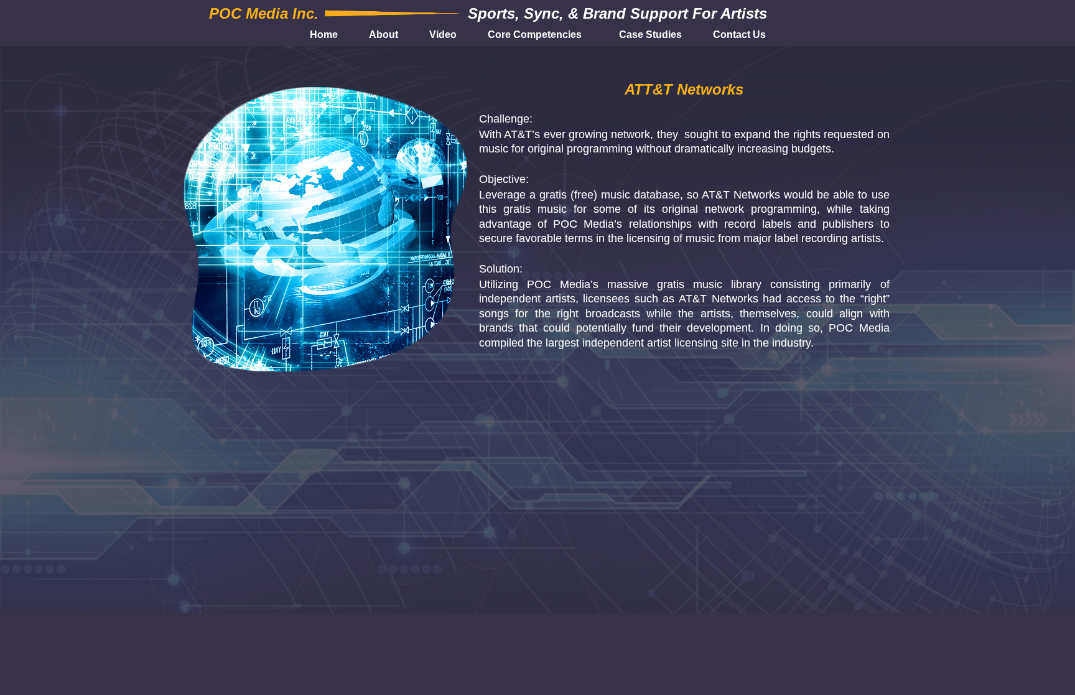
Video (443, 34)
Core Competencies (535, 34)
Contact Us (739, 34)
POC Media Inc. (264, 13)
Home (324, 34)
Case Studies (650, 34)
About (383, 34)
